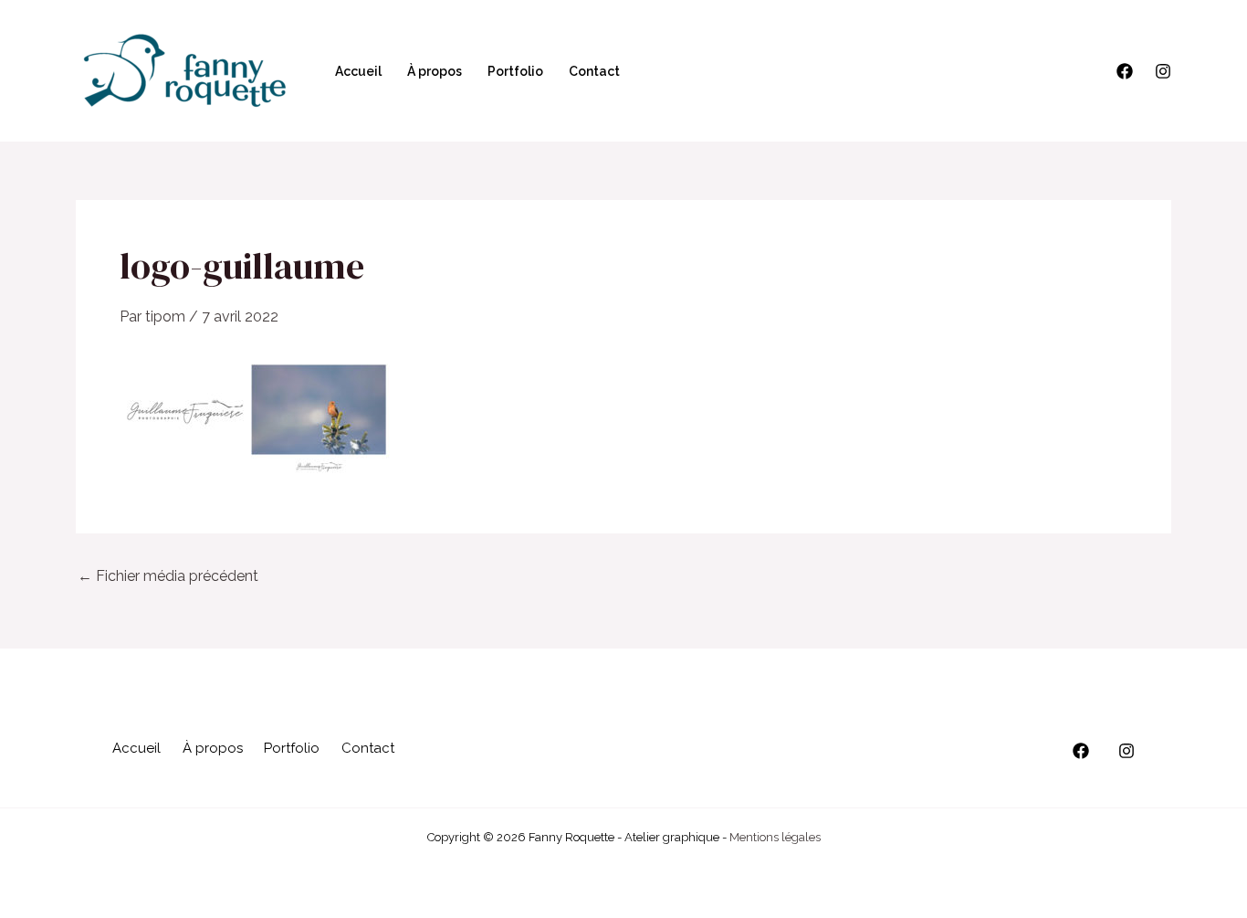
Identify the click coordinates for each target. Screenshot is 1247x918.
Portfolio (515, 71)
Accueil (358, 71)
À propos (434, 71)
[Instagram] (1163, 71)
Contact (594, 71)
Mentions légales (775, 837)
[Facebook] (1124, 71)
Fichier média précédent (168, 576)
